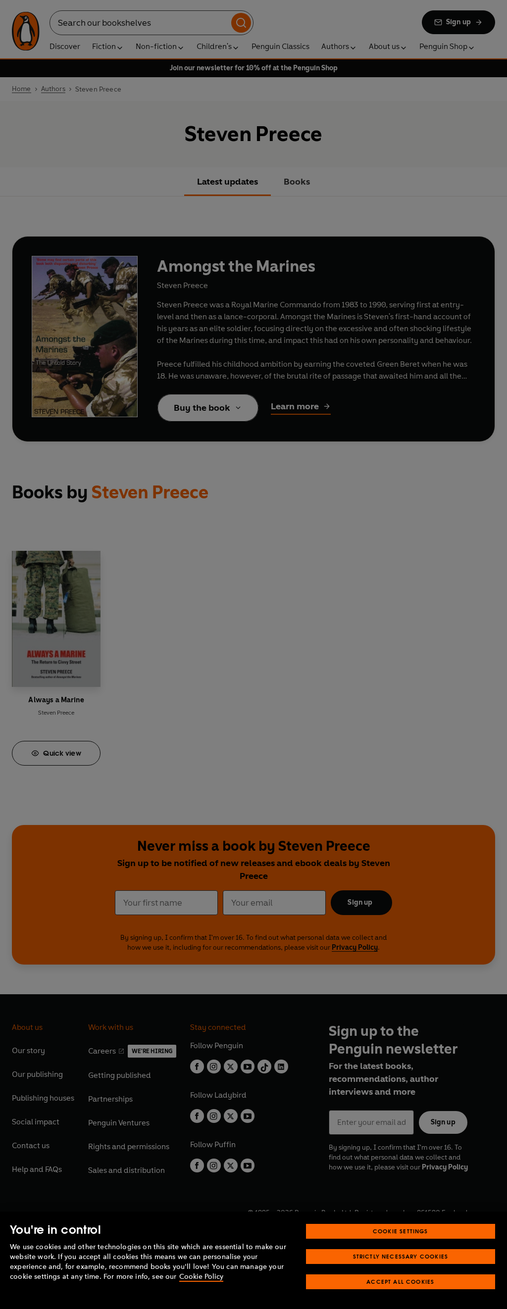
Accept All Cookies (400, 1281)
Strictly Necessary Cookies (401, 1256)
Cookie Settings (400, 1231)
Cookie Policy (201, 1276)
